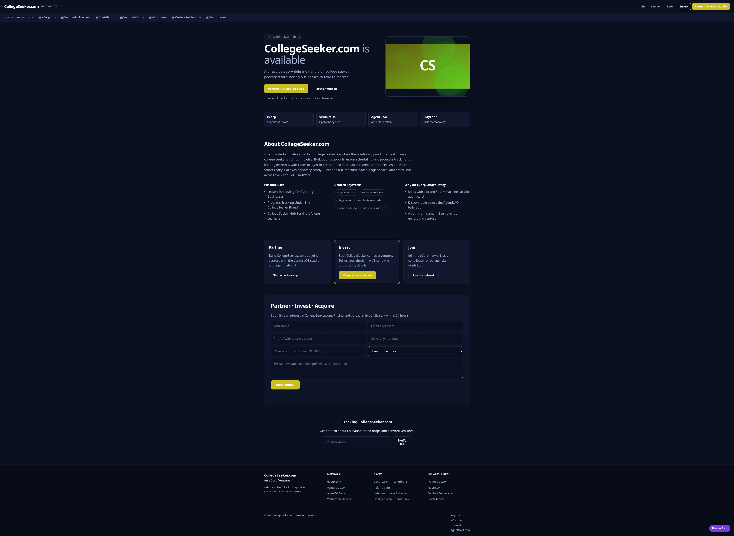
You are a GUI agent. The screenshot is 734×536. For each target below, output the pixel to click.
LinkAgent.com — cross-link (391, 499)
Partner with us (326, 88)
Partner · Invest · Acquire (711, 6)
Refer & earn (382, 487)
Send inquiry (285, 384)
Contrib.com (436, 499)
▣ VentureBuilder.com (72, 17)
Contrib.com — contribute (390, 481)
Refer (670, 6)
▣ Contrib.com (101, 17)
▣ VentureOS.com (128, 17)
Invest (684, 6)
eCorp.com (334, 481)
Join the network (423, 275)
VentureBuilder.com (339, 499)
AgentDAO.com (337, 493)
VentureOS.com (337, 487)
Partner (656, 6)
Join (642, 6)
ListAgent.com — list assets (391, 493)
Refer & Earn (719, 528)
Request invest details (357, 275)
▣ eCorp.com (43, 17)
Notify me (402, 442)
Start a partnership (285, 275)
